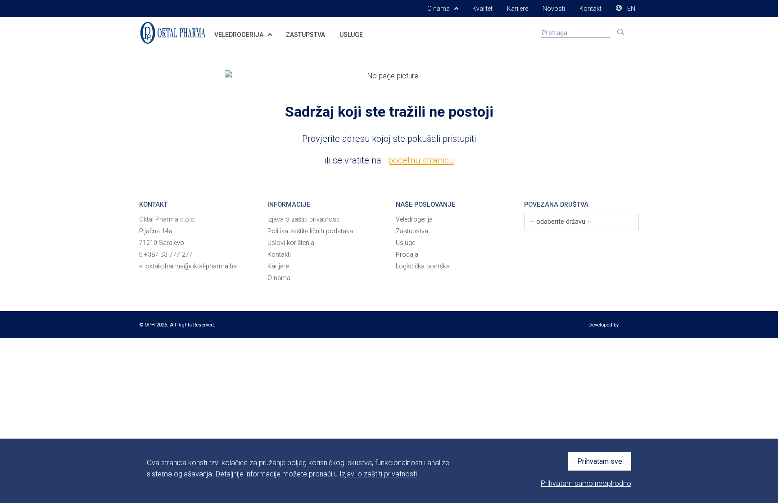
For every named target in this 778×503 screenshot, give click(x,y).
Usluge (405, 243)
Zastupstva (412, 231)
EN (630, 8)
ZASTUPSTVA (305, 34)
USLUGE (351, 34)
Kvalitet (482, 8)
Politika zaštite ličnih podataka (310, 231)
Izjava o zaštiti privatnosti (303, 219)
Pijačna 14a (155, 231)
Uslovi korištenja (290, 243)
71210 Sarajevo (161, 243)
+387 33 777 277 (168, 254)
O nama (278, 278)
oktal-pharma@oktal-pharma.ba (191, 266)
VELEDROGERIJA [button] (239, 34)
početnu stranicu (421, 160)
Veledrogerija (414, 219)
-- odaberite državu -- (561, 222)
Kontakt (590, 8)
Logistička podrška (423, 266)
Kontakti (279, 254)
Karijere (517, 8)
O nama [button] (439, 8)
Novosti (554, 8)
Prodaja (407, 254)
